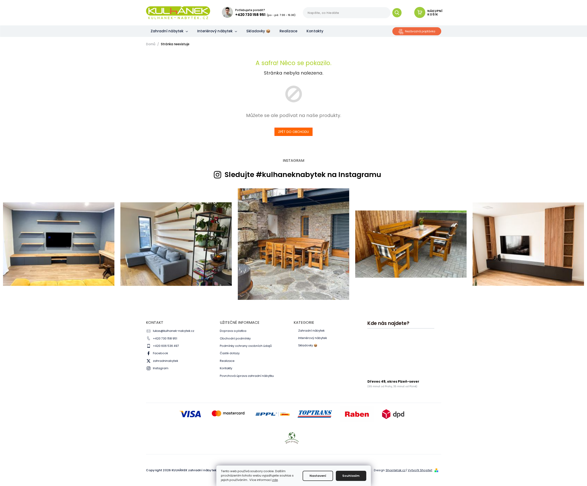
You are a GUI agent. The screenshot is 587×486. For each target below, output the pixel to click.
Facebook (160, 353)
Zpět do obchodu (293, 131)
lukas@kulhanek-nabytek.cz (173, 331)
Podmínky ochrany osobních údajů (246, 346)
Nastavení (318, 476)
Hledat (399, 12)
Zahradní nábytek (311, 331)
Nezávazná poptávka (420, 31)
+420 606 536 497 (166, 346)
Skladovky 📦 (307, 345)
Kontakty (226, 368)
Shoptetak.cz (396, 470)
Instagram (160, 368)
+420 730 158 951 (165, 338)
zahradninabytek (165, 361)
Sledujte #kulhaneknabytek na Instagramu (302, 175)
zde (275, 480)
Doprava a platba (233, 331)
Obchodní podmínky (235, 338)
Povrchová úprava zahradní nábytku (247, 376)
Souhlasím (351, 476)
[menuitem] (169, 31)
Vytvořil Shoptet (420, 470)
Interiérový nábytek (312, 338)
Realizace (227, 361)
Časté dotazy (230, 353)
